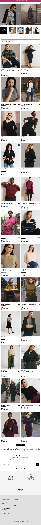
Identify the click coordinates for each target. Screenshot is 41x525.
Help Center (4, 509)
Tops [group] (18, 34)
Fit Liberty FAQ (4, 502)
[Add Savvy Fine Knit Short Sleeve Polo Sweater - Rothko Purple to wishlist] (19, 211)
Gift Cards (15, 500)
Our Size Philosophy (5, 499)
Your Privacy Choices (21, 521)
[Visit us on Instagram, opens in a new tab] (21, 468)
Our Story (3, 498)
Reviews (3, 506)
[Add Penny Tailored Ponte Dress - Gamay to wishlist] (39, 413)
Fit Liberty (3, 500)
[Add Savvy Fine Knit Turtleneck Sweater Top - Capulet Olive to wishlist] (39, 278)
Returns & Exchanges (5, 510)
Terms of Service (20, 461)
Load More (20, 444)
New (7, 25)
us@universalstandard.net (31, 477)
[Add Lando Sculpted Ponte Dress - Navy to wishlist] (39, 45)
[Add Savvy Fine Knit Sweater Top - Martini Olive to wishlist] (19, 278)
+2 (9, 108)
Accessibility (4, 514)
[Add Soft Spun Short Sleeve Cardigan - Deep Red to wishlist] (19, 178)
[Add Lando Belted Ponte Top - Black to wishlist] (39, 112)
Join (38, 464)
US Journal (3, 503)
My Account (16, 499)
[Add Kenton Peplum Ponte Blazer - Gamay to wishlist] (19, 413)
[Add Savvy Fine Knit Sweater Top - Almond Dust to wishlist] (19, 245)
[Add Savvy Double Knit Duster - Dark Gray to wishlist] (19, 379)
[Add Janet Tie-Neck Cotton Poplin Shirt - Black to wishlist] (39, 346)
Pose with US (16, 498)
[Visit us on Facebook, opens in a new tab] (16, 468)
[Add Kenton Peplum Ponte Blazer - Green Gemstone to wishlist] (39, 312)
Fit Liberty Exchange (5, 513)
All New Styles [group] (3, 34)
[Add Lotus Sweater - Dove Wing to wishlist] (39, 245)
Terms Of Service (27, 521)
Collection (4, 25)
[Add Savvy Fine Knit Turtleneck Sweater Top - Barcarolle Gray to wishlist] (19, 78)
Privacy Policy (15, 461)
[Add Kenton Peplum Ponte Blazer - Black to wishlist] (39, 144)
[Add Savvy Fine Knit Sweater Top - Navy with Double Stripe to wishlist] (39, 211)
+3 (9, 376)
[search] (38, 3)
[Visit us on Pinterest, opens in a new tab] (24, 468)
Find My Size (16, 505)
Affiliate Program (16, 502)
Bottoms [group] (27, 34)
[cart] (40, 2)
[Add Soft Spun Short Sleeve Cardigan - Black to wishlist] (39, 379)
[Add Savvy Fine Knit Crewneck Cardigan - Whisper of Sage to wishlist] (19, 346)
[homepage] (20, 3)
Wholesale (3, 504)
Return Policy (4, 512)
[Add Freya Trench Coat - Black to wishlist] (19, 144)
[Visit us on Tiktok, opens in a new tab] (19, 468)
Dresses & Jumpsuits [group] (11, 35)
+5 (9, 275)
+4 (9, 75)
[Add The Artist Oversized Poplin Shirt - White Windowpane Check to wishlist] (39, 78)
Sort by (10, 41)
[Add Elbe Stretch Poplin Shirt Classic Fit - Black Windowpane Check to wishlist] (19, 45)
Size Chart (15, 506)
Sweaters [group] (35, 34)
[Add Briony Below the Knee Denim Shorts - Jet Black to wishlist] (19, 312)
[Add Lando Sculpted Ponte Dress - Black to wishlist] (19, 112)
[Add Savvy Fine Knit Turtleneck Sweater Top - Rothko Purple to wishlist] (39, 178)
